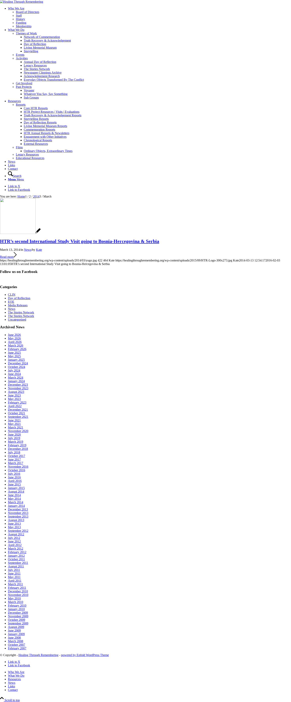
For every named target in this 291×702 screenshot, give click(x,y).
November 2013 (18, 513)
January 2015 (16, 488)
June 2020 (14, 434)
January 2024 (16, 381)
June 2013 (14, 523)
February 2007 (17, 648)
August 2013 (16, 520)
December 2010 (18, 591)
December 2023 (18, 384)
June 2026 (14, 334)
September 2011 (18, 562)
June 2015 (14, 484)
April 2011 (14, 580)
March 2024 (15, 377)
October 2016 (16, 470)
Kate (39, 249)
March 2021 (15, 427)
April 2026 (15, 342)
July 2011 (14, 570)
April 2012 (15, 545)
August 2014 (16, 491)
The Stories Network (21, 312)
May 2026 (14, 338)
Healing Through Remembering (38, 655)
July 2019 (14, 438)
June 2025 (14, 352)
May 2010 (14, 598)
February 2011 (17, 587)
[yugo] (20, 233)
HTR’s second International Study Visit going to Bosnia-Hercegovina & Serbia (79, 241)
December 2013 (18, 509)
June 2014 (14, 495)
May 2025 (14, 356)
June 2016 (14, 477)
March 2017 (15, 463)
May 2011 (14, 577)
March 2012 (15, 548)
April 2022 (15, 406)
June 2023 (14, 395)
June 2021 (14, 420)
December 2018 (18, 448)
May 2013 (14, 527)
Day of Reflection (19, 298)
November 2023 (18, 388)
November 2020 (18, 431)
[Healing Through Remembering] (21, 1)
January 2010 (16, 609)
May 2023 (14, 399)
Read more (7, 256)
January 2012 (16, 555)
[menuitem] (149, 17)
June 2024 (14, 374)
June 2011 (14, 573)
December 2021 (18, 409)
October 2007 (16, 644)
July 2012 (14, 538)
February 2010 (17, 605)
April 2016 (15, 481)
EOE (11, 301)
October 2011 (16, 559)
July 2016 (14, 473)
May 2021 (14, 424)
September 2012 (18, 530)
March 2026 (15, 345)
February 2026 (17, 349)
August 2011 (16, 566)
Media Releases (18, 305)
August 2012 (16, 534)
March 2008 (15, 641)
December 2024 (18, 363)
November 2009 (18, 616)
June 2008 (14, 637)
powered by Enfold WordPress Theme (85, 655)
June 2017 (14, 459)
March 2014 (15, 502)
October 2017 (16, 456)
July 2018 (14, 452)
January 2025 (16, 359)
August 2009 (16, 627)
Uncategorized (17, 319)
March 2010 (15, 602)
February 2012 (17, 552)
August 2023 (16, 391)
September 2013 (18, 516)
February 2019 (17, 445)
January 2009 (16, 634)
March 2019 (15, 441)
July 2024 (14, 370)
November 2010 (18, 595)
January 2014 (16, 505)
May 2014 (14, 498)
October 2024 (16, 367)
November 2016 (18, 466)
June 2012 (14, 541)
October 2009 (16, 619)
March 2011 (15, 584)
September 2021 (18, 416)
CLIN (11, 294)
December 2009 (18, 612)
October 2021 (16, 413)
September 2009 (18, 623)
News (27, 249)
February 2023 (17, 402)
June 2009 (14, 630)
